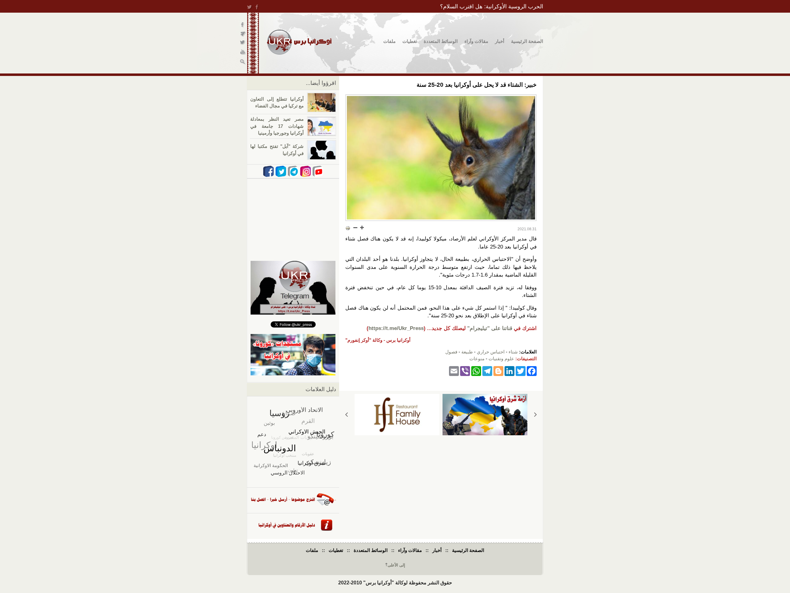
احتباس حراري (491, 351)
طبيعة (467, 351)
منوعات (476, 358)
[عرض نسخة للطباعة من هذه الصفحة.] (347, 228)
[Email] (454, 370)
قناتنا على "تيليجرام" (489, 328)
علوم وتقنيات (501, 358)
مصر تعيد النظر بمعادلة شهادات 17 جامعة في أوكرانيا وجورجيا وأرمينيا (277, 126)
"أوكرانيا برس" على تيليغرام (243, 34)
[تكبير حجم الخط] (362, 227)
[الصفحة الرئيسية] (299, 42)
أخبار (499, 41)
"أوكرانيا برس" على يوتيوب (243, 52)
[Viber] (465, 370)
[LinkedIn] (509, 370)
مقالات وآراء (476, 41)
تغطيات (409, 41)
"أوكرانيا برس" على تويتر (243, 43)
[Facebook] (532, 370)
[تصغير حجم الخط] (355, 227)
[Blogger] (498, 370)
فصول (451, 351)
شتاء (513, 351)
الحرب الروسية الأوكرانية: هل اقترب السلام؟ (491, 6)
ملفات (389, 41)
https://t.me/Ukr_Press (396, 328)
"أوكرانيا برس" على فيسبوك (243, 25)
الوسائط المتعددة (441, 41)
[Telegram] (487, 370)
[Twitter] (521, 370)
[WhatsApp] (476, 370)
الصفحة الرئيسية (527, 41)
